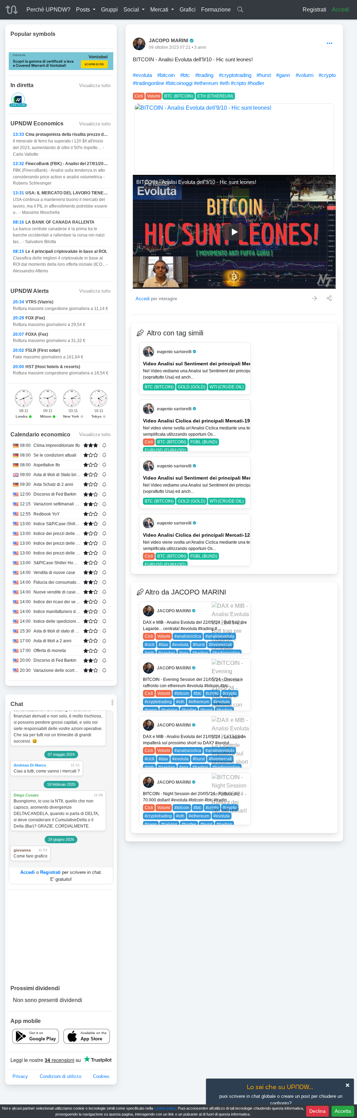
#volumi (304, 75)
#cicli (149, 644)
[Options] (330, 44)
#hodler (256, 83)
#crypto (327, 75)
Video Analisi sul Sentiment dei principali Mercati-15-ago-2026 (216, 478)
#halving (169, 710)
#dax (163, 644)
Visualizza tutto (95, 85)
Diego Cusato (26, 795)
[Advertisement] (61, 936)
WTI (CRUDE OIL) (227, 387)
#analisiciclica (187, 636)
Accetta (343, 1111)
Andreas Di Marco (30, 765)
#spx (183, 653)
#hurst (264, 75)
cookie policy (165, 1108)
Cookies (101, 1076)
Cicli (139, 96)
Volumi (153, 96)
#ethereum (206, 83)
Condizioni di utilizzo (60, 1076)
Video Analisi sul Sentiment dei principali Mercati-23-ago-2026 (216, 363)
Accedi (340, 10)
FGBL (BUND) (203, 442)
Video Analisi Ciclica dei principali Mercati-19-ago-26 (205, 421)
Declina (317, 1111)
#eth (224, 83)
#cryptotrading (235, 75)
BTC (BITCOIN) (178, 96)
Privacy (20, 1076)
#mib (149, 653)
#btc (185, 75)
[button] (85, 10)
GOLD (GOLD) (191, 387)
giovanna (22, 850)
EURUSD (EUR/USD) (165, 450)
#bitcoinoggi (179, 83)
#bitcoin (166, 75)
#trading (204, 75)
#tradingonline (148, 83)
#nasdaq (166, 653)
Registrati (314, 10)
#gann (283, 75)
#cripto (238, 83)
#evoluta (142, 75)
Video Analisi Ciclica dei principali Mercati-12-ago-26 (205, 535)
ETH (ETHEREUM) (215, 96)
